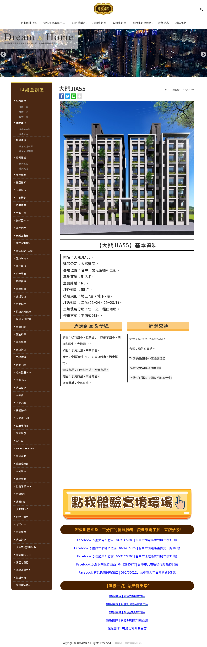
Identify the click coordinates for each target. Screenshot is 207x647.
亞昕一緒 (23, 107)
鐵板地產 (103, 9)
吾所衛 (19, 395)
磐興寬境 (23, 168)
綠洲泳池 (21, 456)
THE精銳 (21, 357)
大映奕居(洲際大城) (26, 547)
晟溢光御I (21, 410)
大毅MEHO (22, 509)
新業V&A (21, 524)
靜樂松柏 (21, 281)
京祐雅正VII (22, 418)
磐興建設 (21, 157)
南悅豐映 (21, 228)
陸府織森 (21, 205)
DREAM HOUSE (25, 448)
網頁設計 (119, 643)
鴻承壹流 (21, 478)
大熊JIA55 (21, 380)
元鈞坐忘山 (22, 190)
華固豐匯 (21, 471)
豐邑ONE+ (22, 494)
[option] (103, 53)
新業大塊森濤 (26, 146)
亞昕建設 (21, 100)
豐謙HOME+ (23, 585)
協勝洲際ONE (23, 486)
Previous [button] (1, 53)
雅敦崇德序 (22, 258)
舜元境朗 (21, 273)
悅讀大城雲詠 (23, 311)
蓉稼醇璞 (21, 342)
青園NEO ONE (24, 554)
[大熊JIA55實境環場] (127, 505)
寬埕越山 (21, 296)
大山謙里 (21, 539)
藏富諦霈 (21, 334)
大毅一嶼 (21, 212)
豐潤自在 (21, 304)
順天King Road (24, 250)
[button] (201, 9)
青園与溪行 (22, 562)
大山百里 (21, 387)
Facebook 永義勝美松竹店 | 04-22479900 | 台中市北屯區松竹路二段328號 (127, 556)
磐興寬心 (23, 163)
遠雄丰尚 (21, 577)
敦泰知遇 (21, 532)
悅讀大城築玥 (23, 319)
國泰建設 (21, 123)
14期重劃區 (175, 89)
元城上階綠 (22, 235)
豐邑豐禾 (21, 182)
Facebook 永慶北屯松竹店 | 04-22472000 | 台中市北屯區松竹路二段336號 (127, 540)
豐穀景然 (21, 433)
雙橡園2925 (22, 220)
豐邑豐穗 (21, 174)
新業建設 (21, 140)
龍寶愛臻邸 (22, 463)
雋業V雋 (20, 501)
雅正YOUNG (23, 243)
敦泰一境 (21, 364)
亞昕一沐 (23, 111)
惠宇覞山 (21, 266)
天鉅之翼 (21, 402)
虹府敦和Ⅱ (22, 425)
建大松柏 (21, 288)
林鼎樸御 (21, 197)
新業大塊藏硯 (26, 151)
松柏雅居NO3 (23, 372)
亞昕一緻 (23, 116)
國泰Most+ (24, 129)
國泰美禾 (23, 134)
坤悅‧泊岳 (22, 516)
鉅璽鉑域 (21, 326)
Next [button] (201, 53)
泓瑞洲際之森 (23, 570)
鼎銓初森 (21, 349)
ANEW (19, 440)
